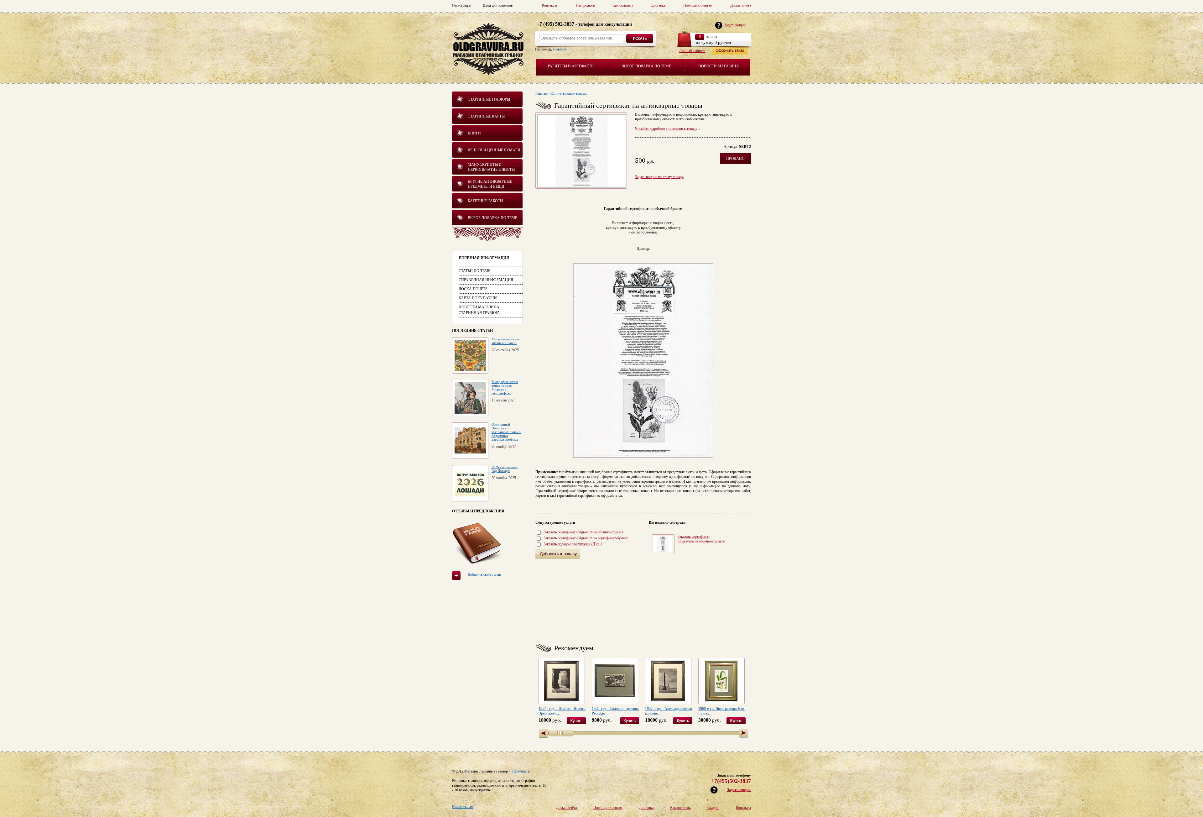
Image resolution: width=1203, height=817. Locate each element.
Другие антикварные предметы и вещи (490, 184)
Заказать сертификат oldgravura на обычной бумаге (583, 532)
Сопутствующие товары (568, 93)
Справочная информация (486, 280)
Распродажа (585, 5)
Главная (541, 93)
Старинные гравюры (489, 99)
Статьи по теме (474, 271)
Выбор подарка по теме (646, 66)
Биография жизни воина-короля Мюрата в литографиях (505, 387)
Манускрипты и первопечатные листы (491, 167)
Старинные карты (486, 116)
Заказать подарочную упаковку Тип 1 (573, 544)
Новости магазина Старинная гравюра (479, 310)
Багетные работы (485, 201)
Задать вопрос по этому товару (659, 177)
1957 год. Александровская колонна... (668, 710)
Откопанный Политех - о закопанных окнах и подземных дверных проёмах (506, 431)
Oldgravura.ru (519, 771)
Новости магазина (718, 66)
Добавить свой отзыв (484, 574)
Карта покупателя (478, 298)
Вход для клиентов (498, 5)
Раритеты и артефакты (571, 66)
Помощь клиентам (697, 5)
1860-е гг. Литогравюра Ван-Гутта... (721, 710)
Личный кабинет (692, 51)
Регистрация (461, 5)
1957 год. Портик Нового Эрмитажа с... (562, 710)
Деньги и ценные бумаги (494, 150)
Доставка (658, 5)
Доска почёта (740, 5)
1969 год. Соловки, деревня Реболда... (615, 710)
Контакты (549, 5)
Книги (474, 133)
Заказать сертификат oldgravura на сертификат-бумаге (586, 538)
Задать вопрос (739, 790)
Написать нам (462, 806)
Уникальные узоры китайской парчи (505, 341)
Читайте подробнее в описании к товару (666, 128)
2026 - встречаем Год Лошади (505, 469)
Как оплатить (622, 5)
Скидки (713, 807)
